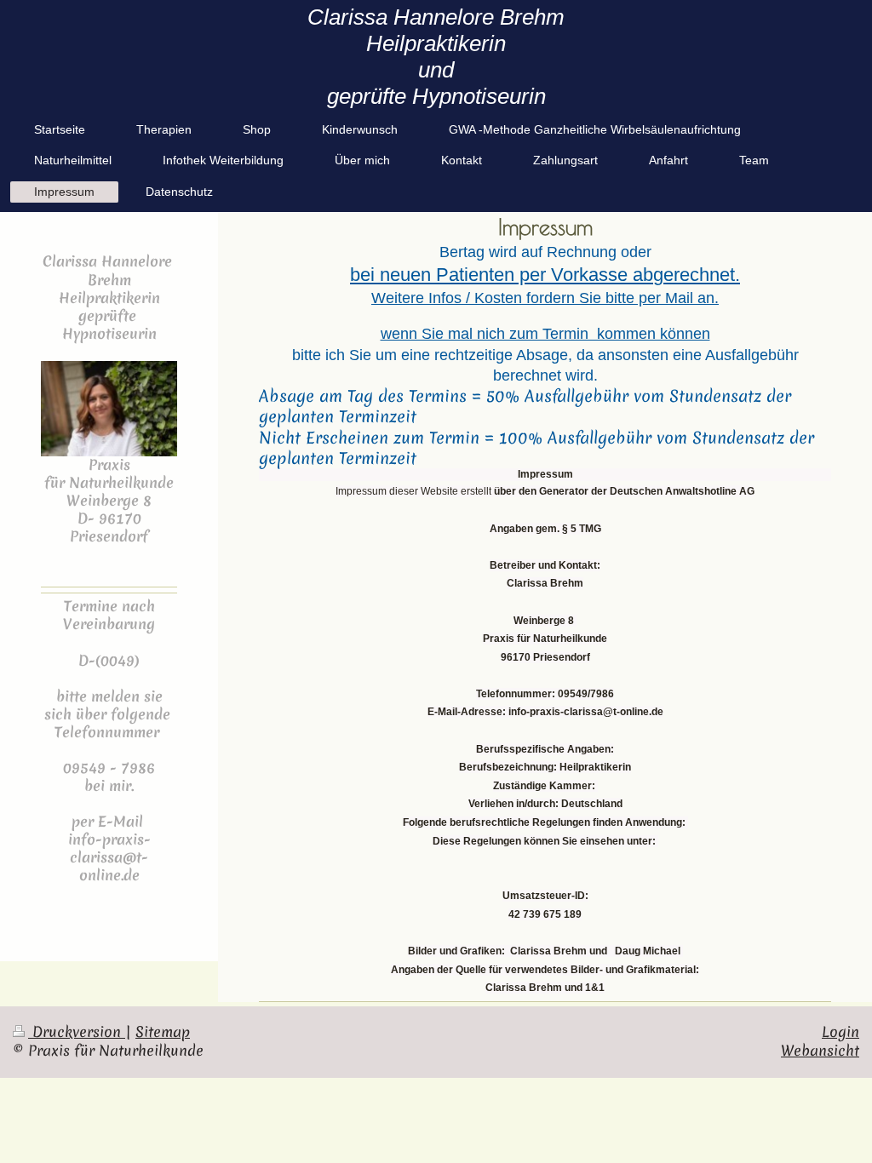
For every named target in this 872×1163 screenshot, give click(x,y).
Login (840, 1032)
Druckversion (76, 1032)
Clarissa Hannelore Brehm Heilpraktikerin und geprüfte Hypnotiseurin (436, 56)
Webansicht (820, 1050)
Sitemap (162, 1032)
